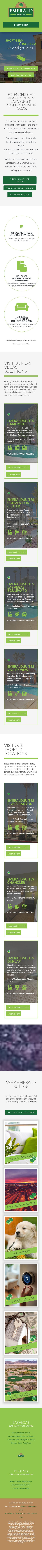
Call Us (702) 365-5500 (18, 468)
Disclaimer (26, 1513)
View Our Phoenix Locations (19, 188)
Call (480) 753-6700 (17, 926)
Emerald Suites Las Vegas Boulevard (20, 587)
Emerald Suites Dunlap (20, 959)
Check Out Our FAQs (19, 195)
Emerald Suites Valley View (20, 668)
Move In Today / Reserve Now (21, 68)
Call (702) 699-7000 (17, 552)
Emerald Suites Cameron (20, 422)
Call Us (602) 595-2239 (18, 847)
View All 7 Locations (21, 75)
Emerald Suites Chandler (20, 880)
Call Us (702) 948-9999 (18, 634)
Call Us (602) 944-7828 (18, 1007)
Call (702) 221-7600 (17, 713)
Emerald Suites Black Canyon (20, 802)
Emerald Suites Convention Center (20, 503)
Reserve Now (21, 25)
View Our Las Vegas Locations (19, 180)
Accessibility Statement (13, 1513)
